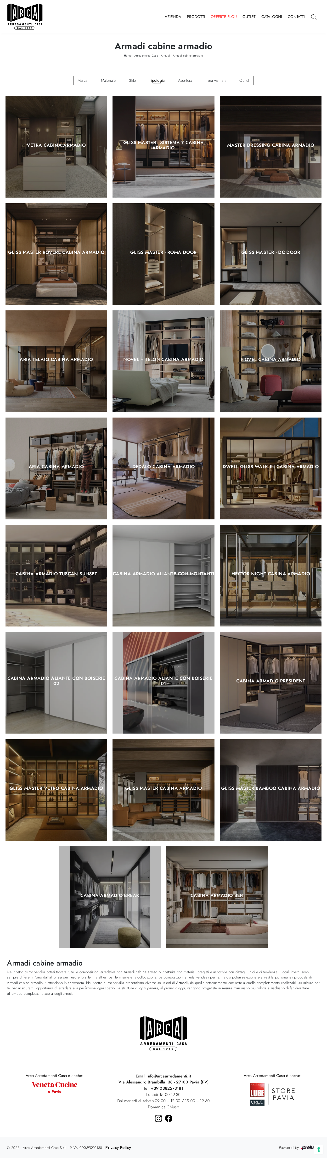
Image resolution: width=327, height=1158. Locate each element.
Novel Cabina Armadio (271, 360)
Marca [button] (82, 80)
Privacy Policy (118, 1147)
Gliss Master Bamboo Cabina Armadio (270, 788)
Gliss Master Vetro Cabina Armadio (56, 788)
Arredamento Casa (146, 55)
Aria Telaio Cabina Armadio (56, 360)
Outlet (249, 16)
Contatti (296, 16)
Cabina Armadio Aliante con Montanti (163, 574)
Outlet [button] (244, 80)
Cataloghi (271, 16)
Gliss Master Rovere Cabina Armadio (56, 252)
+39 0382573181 (167, 1088)
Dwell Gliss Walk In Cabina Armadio (271, 467)
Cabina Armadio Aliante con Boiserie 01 (163, 681)
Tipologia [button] (157, 80)
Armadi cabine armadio (188, 55)
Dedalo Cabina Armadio (163, 467)
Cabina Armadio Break (110, 895)
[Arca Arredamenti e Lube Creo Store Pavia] (272, 1094)
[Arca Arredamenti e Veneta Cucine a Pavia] (54, 1087)
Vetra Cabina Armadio (56, 145)
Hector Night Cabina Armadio (270, 574)
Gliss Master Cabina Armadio (163, 788)
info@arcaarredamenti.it (168, 1076)
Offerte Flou (224, 16)
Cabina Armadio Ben (217, 895)
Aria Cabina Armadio (56, 467)
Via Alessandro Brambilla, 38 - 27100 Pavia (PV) (163, 1082)
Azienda (173, 16)
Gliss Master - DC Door (270, 252)
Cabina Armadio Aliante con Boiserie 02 (56, 681)
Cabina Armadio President (270, 681)
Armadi (165, 55)
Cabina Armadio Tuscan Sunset (56, 574)
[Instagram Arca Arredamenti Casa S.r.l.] (158, 1118)
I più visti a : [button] (215, 80)
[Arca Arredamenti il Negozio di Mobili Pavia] (163, 1033)
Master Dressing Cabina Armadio (270, 145)
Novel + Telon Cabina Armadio (163, 360)
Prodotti (196, 16)
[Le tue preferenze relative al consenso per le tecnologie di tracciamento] (318, 1149)
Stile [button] (132, 80)
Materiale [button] (108, 80)
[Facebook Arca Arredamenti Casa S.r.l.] (168, 1118)
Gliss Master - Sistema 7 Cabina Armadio (163, 145)
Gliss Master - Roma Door (163, 252)
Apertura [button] (185, 80)
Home (127, 55)
